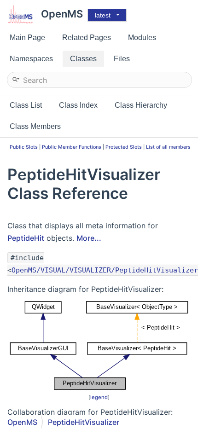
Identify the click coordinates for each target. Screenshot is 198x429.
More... (88, 238)
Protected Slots (123, 147)
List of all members (168, 147)
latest (103, 15)
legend (99, 397)
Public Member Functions (71, 147)
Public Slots (24, 147)
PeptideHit (25, 238)
